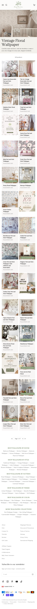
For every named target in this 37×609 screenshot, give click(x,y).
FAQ (3, 528)
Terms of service (22, 602)
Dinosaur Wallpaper (7, 493)
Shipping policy (31, 602)
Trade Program (6, 549)
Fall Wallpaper (31, 493)
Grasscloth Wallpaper (28, 481)
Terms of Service (25, 531)
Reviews (4, 537)
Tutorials (4, 534)
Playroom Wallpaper (18, 455)
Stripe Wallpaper (30, 477)
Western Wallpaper (6, 467)
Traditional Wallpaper (9, 463)
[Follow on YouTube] (17, 581)
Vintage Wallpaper (23, 463)
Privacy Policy (24, 537)
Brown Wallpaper (27, 500)
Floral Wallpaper (6, 477)
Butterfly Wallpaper (29, 491)
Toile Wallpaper (23, 479)
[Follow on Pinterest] (12, 581)
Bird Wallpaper (18, 491)
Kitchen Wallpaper (22, 451)
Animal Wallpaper (6, 491)
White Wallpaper (13, 502)
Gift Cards (5, 540)
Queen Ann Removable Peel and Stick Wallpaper (9, 81)
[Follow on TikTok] (21, 581)
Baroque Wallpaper (25, 185)
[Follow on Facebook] (3, 581)
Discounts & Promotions (27, 528)
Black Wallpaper (5, 500)
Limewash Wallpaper (18, 483)
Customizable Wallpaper (8, 514)
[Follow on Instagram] (7, 581)
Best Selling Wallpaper (26, 512)
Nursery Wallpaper (14, 453)
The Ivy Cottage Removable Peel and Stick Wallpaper (26, 81)
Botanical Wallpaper (18, 477)
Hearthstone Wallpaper (26, 344)
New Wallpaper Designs (11, 512)
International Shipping (26, 540)
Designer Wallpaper (22, 514)
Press (3, 558)
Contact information (8, 603)
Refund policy (5, 602)
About (3, 525)
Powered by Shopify (22, 599)
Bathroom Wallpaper (9, 451)
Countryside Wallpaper (27, 465)
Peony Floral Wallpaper (9, 185)
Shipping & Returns (25, 525)
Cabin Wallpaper (14, 465)
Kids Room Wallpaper (28, 453)
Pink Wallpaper (24, 502)
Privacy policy (13, 602)
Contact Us (5, 531)
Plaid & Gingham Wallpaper (21, 467)
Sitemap (22, 534)
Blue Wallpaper (16, 500)
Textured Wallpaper (14, 481)
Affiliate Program (6, 546)
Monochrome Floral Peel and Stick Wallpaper (8, 345)
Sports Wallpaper (20, 493)
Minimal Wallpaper (22, 469)
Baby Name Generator (8, 555)
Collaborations (6, 552)
